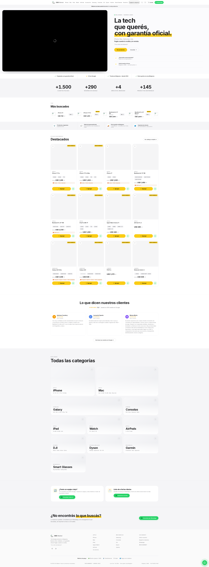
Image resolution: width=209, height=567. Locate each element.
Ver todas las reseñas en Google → (104, 340)
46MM (114, 226)
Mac (71, 2)
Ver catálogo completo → (151, 139)
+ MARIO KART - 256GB (146, 273)
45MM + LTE (110, 228)
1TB (64, 176)
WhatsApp (160, 2)
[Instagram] (52, 548)
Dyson (107, 2)
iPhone (66, 2)
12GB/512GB (63, 273)
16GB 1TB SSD (147, 176)
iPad (74, 2)
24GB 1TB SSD (138, 179)
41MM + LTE (120, 226)
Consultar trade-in (68, 497)
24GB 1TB (68, 226)
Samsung (94, 2)
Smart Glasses (118, 2)
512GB (59, 176)
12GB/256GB (55, 273)
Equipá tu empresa (134, 2)
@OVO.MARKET (143, 544)
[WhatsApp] (73, 188)
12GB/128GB (82, 273)
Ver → (71, 114)
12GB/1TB (70, 273)
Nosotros (125, 2)
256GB (54, 176)
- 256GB (137, 273)
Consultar (132, 49)
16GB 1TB (62, 226)
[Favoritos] (145, 2)
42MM (109, 226)
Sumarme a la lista (123, 495)
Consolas (100, 2)
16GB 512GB (55, 226)
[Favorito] (53, 146)
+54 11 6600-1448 (154, 563)
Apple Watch (96, 544)
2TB (95, 176)
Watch (77, 2)
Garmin (112, 2)
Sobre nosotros (143, 537)
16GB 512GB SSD (138, 176)
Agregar (62, 188)
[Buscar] (142, 2)
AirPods (82, 2)
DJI (104, 2)
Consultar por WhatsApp (149, 518)
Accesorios (88, 2)
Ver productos (121, 49)
